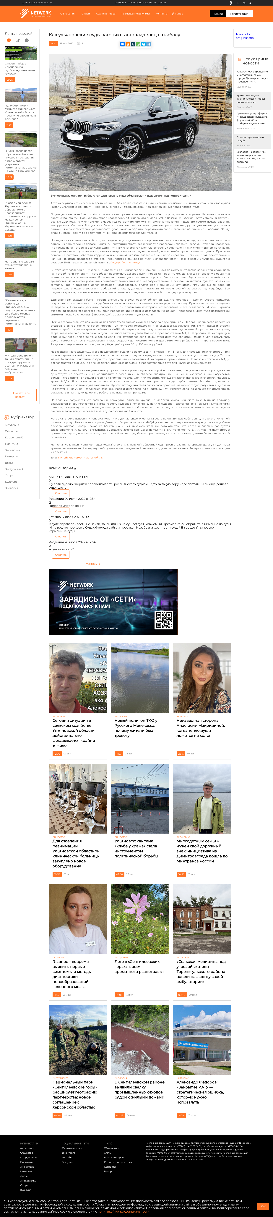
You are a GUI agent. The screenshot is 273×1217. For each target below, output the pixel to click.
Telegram (68, 1162)
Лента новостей (18, 34)
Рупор (179, 13)
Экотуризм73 (14, 469)
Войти (218, 13)
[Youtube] (244, 3)
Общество (12, 431)
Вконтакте (68, 1152)
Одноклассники (72, 1148)
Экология (11, 488)
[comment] (27, 40)
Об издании (68, 13)
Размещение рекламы (135, 13)
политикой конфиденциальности (124, 1211)
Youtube (67, 1157)
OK (263, 1206)
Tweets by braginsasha (245, 36)
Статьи (108, 1152)
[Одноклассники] (231, 3)
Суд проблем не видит (126, 262)
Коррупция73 (14, 437)
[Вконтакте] (238, 3)
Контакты (162, 13)
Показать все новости (21, 394)
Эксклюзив (12, 450)
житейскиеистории (71, 457)
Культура (11, 481)
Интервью (12, 456)
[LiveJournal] (133, 44)
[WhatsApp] (138, 44)
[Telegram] (250, 3)
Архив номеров (114, 1157)
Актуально (12, 425)
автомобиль (94, 457)
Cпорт (9, 475)
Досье (9, 462)
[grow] (18, 40)
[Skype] (143, 44)
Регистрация (239, 13)
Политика (12, 443)
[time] (9, 40)
